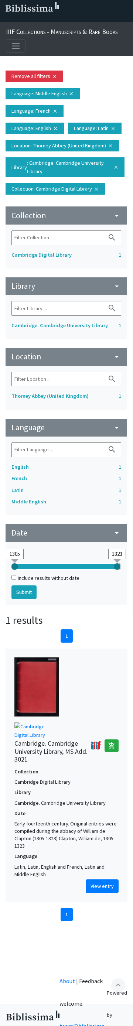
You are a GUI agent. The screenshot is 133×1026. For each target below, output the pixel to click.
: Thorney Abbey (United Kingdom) (62, 145)
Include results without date (48, 578)
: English (34, 128)
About (67, 981)
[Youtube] (55, 19)
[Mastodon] (43, 19)
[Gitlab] (78, 19)
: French (34, 110)
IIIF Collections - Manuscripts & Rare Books (61, 31)
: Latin (95, 128)
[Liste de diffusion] (7, 19)
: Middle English (42, 93)
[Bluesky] (31, 19)
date (66, 533)
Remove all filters (34, 76)
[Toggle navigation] (15, 46)
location (66, 357)
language (66, 427)
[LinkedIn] (19, 19)
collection (66, 215)
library (66, 286)
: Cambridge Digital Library (55, 188)
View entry (102, 886)
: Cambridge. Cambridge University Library (65, 167)
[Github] (66, 19)
